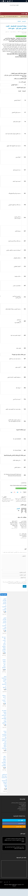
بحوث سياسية (4, 612)
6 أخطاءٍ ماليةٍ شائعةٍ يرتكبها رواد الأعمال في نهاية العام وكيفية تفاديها (13, 524)
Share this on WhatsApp (21, 36)
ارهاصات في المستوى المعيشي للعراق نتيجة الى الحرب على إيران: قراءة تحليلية (22, 524)
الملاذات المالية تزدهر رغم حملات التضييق (4, 663)
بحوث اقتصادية (4, 653)
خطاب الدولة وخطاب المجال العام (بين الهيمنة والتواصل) (4, 761)
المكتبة (19, 21)
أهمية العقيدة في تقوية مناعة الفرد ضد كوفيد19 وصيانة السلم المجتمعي (20, 499)
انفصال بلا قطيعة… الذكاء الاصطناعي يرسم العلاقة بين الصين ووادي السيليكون (4, 717)
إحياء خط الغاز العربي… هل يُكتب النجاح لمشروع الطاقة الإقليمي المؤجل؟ (4, 644)
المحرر (18, 508)
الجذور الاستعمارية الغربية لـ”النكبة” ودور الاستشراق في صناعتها (4, 682)
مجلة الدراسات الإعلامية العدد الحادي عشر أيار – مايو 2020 (15, 76)
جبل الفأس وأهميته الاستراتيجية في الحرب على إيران (15, 16)
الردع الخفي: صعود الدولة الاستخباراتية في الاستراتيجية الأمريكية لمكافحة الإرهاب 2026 (4, 781)
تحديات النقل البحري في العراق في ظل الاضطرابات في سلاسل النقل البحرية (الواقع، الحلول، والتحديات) (4, 739)
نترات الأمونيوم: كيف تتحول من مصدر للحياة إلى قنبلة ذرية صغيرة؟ (7, 499)
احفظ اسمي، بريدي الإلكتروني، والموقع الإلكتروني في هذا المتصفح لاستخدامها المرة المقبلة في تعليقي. (14, 582)
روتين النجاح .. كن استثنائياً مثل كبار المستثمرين (22, 535)
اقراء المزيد (4, 633)
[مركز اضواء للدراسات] (14, 5)
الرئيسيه (24, 21)
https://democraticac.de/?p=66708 (18, 485)
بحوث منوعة (4, 725)
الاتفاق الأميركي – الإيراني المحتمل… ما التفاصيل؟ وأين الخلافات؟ (4, 604)
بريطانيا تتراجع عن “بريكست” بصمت (4, 699)
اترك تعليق (7, 31)
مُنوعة (11, 31)
